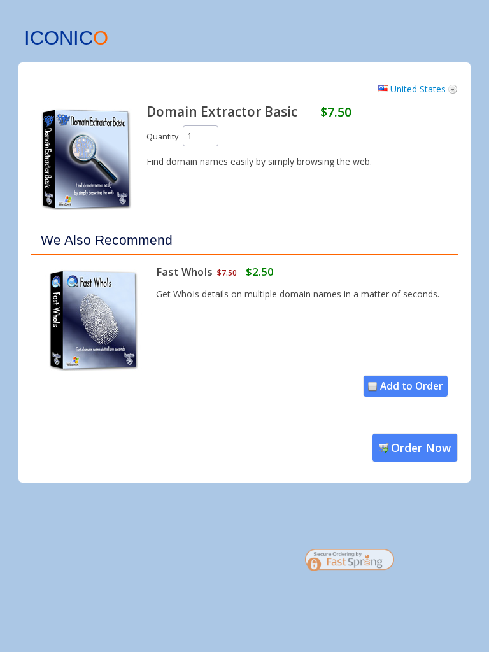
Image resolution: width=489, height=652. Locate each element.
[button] (435, 564)
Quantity (162, 136)
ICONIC (66, 38)
